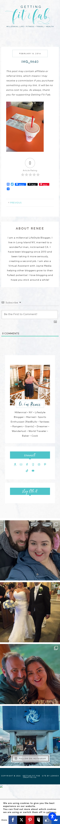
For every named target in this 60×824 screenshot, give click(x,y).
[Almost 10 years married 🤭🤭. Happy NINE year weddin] (30, 612)
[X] (21, 820)
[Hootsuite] (38, 820)
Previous (16, 203)
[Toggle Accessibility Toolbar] (52, 816)
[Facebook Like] (47, 820)
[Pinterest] (30, 820)
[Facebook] (12, 820)
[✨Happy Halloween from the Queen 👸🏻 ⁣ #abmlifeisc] (30, 736)
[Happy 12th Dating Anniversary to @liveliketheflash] (30, 674)
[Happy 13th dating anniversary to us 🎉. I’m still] (30, 550)
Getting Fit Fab (30, 18)
